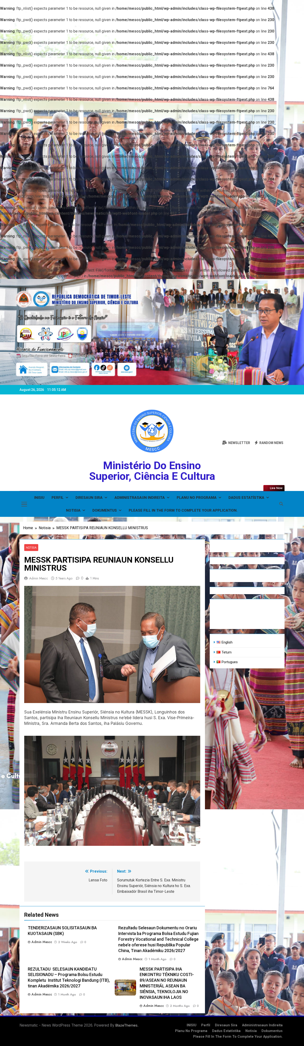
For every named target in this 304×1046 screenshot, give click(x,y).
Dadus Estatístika (246, 497)
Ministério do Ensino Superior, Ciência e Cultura (152, 470)
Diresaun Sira (89, 497)
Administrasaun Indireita (139, 497)
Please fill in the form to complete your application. (183, 510)
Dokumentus (104, 510)
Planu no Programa (197, 497)
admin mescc (38, 578)
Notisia (73, 510)
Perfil (58, 497)
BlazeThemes (126, 1025)
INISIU (39, 497)
